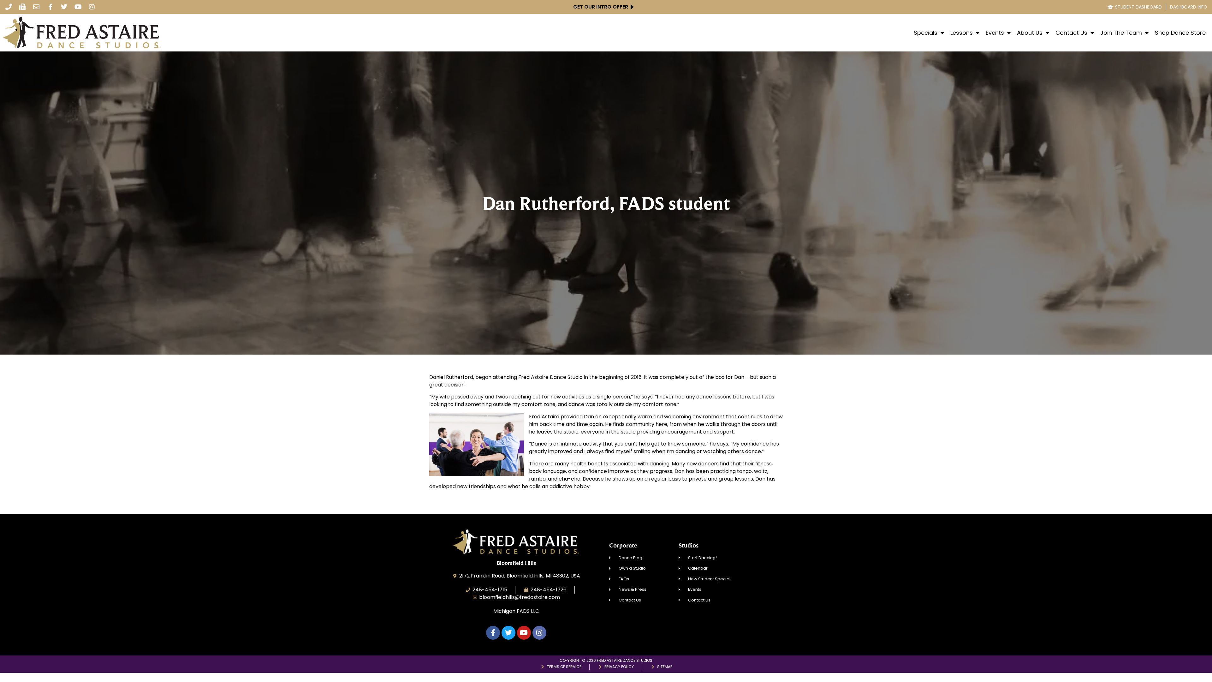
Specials (925, 33)
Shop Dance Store (1180, 33)
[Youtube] (78, 7)
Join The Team (1121, 33)
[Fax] (22, 7)
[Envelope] (36, 7)
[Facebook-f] (50, 7)
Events (995, 33)
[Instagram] (92, 7)
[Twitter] (64, 7)
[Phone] (8, 7)
